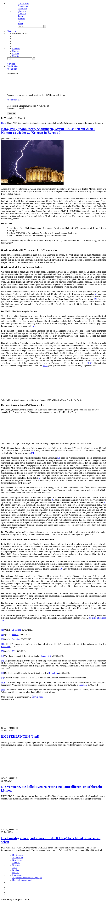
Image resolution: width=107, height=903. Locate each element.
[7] (39, 478)
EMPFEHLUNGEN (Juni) (20, 736)
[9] (104, 502)
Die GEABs (23, 3)
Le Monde (16, 630)
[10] (61, 569)
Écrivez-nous (37, 697)
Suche (20, 23)
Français (16, 48)
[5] (32, 453)
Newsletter (22, 8)
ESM (45, 365)
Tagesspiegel (46, 656)
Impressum (17, 875)
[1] (15, 262)
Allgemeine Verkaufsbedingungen (27, 877)
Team (20, 16)
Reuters (15, 634)
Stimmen (22, 11)
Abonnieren (23, 6)
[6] (58, 458)
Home (4, 123)
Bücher (21, 21)
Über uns (22, 13)
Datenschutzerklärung (21, 880)
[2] (95, 294)
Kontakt (21, 18)
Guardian (16, 639)
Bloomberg (53, 673)
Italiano (15, 53)
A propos (11, 64)
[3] (95, 299)
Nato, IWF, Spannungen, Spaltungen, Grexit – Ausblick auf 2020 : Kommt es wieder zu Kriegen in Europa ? (48, 130)
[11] (42, 571)
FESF (89, 363)
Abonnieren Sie (13, 100)
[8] (52, 500)
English (15, 51)
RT (13, 651)
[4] (34, 326)
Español (15, 56)
